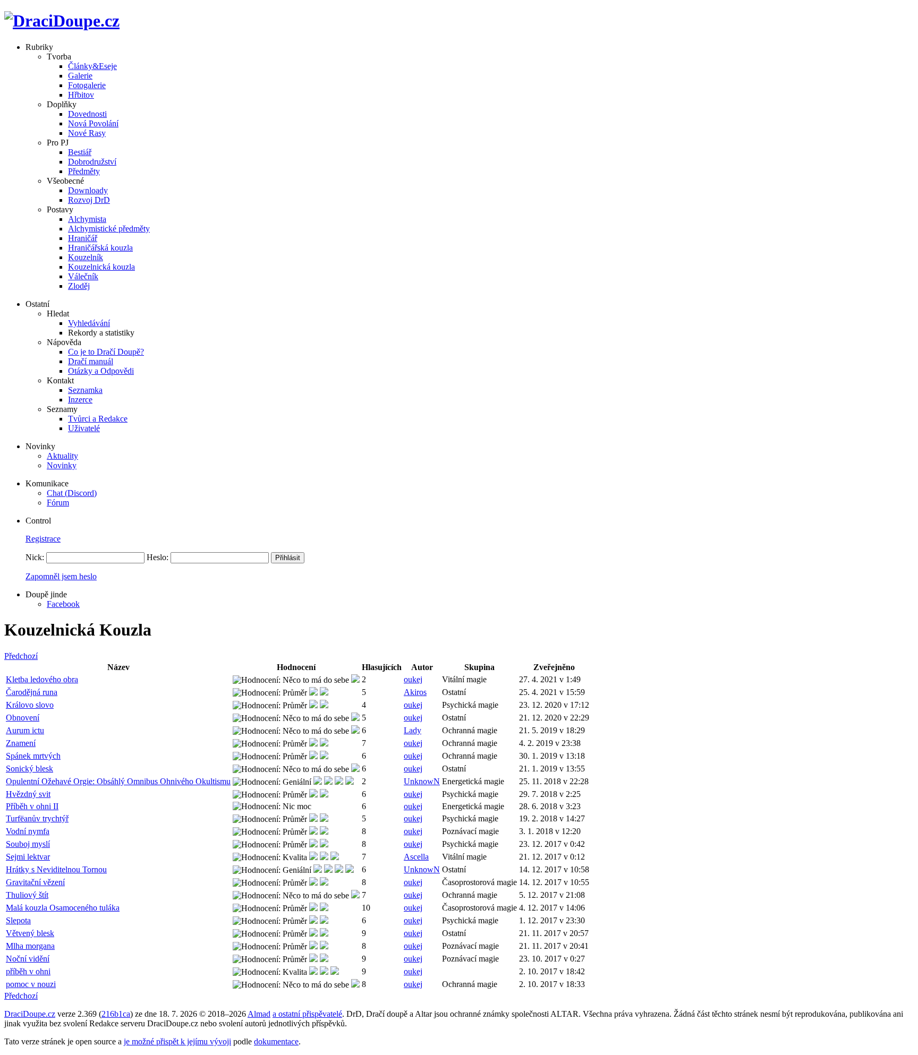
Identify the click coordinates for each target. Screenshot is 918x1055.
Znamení (21, 743)
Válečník (83, 276)
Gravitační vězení (35, 882)
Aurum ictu (25, 730)
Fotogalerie (87, 85)
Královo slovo (30, 704)
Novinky (61, 465)
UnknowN (422, 781)
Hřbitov (81, 94)
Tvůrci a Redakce (98, 418)
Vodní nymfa (27, 831)
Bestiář (79, 152)
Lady (412, 730)
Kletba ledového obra (42, 679)
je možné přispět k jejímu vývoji (177, 1041)
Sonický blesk (29, 768)
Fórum (58, 502)
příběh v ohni (28, 971)
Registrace (43, 538)
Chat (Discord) (72, 493)
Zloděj (79, 285)
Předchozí (21, 656)
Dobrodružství (92, 161)
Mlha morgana (30, 945)
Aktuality (62, 455)
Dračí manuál (90, 361)
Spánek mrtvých (33, 755)
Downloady (88, 190)
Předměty (84, 171)
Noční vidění (27, 958)
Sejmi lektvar (28, 856)
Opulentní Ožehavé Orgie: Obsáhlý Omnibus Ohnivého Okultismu (118, 781)
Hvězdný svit (28, 794)
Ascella (416, 856)
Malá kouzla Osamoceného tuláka (63, 907)
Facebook (63, 603)
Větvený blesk (30, 933)
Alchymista (87, 219)
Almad (259, 1013)
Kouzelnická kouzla (101, 266)
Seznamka (85, 389)
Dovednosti (87, 113)
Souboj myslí (28, 843)
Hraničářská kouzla (100, 247)
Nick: (35, 557)
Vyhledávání (89, 323)
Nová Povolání (93, 123)
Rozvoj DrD (89, 199)
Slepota (18, 920)
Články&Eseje (92, 66)
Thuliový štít (27, 894)
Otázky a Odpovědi (101, 370)
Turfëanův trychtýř (37, 818)
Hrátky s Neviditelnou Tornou (56, 869)
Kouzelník (85, 257)
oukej (413, 679)
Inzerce (80, 399)
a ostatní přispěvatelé (307, 1013)
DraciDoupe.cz (29, 1013)
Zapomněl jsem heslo (61, 576)
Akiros (415, 692)
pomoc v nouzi (31, 984)
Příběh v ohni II (32, 806)
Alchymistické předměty (109, 228)
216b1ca (115, 1013)
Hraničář (82, 238)
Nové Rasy (87, 133)
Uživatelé (84, 428)
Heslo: (157, 557)
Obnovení (22, 717)
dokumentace (276, 1041)
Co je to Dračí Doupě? (106, 351)
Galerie (80, 75)
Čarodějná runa (31, 692)
